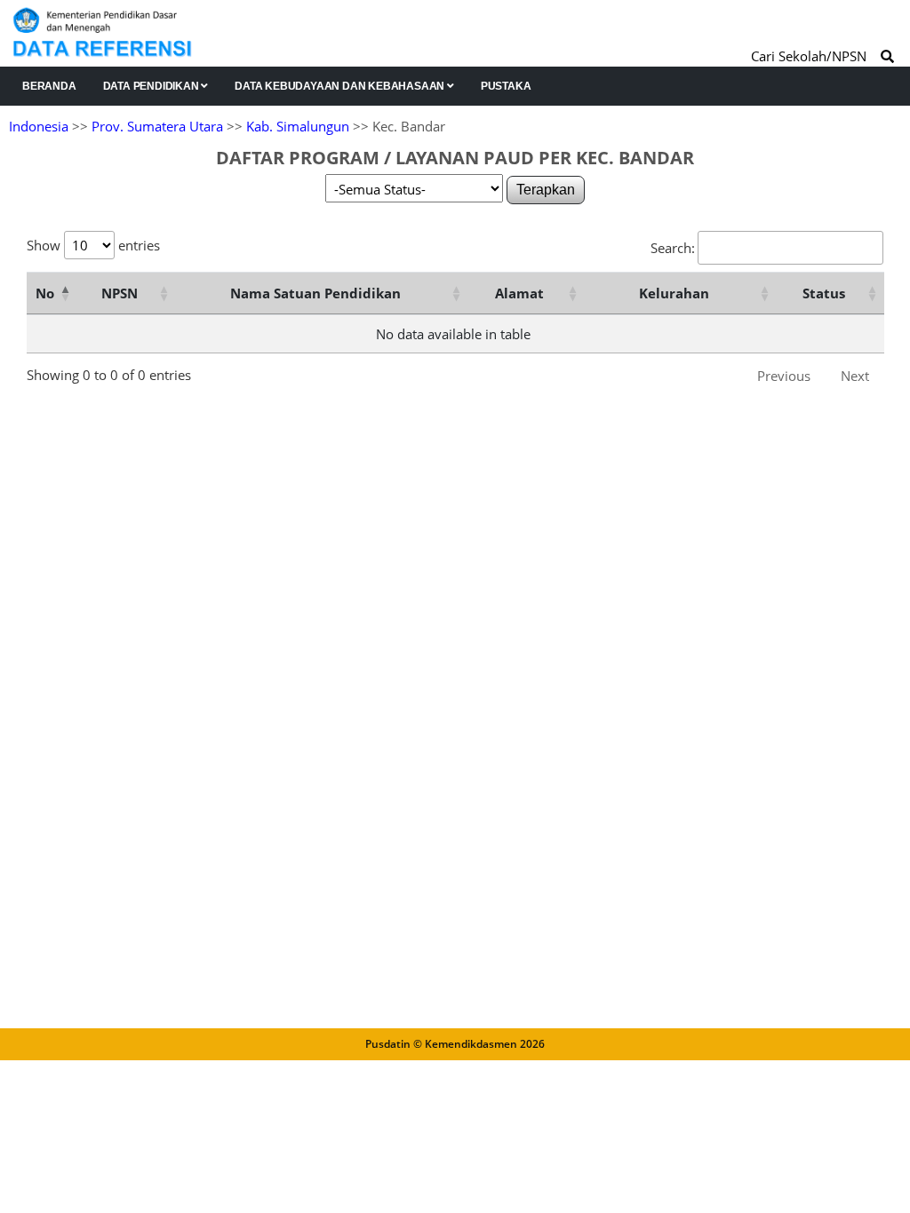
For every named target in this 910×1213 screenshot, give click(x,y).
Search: (673, 248)
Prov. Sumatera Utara (157, 126)
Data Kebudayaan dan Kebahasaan (341, 86)
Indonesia (38, 126)
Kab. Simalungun (297, 126)
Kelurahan (674, 293)
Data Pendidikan (152, 86)
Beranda (49, 86)
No (45, 293)
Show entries (93, 245)
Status (823, 293)
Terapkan (545, 189)
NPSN (119, 293)
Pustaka (506, 86)
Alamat (519, 293)
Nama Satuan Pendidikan (315, 293)
